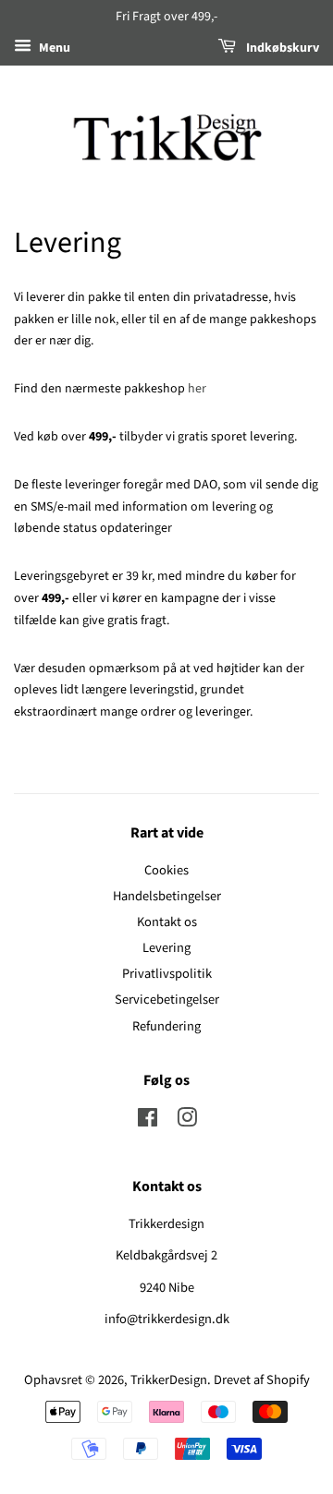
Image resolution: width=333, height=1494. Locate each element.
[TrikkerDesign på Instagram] (187, 1121)
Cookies (166, 870)
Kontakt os (167, 922)
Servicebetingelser (167, 999)
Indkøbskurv (281, 48)
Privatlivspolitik (167, 973)
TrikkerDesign (168, 1380)
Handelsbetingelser (167, 896)
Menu (53, 48)
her (197, 389)
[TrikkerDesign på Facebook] (147, 1121)
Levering (166, 948)
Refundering (166, 1026)
